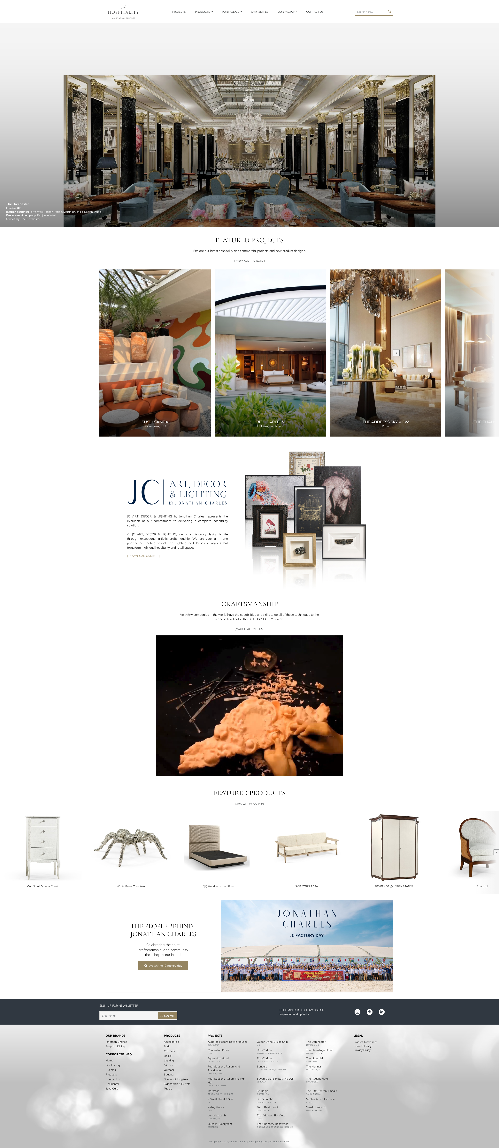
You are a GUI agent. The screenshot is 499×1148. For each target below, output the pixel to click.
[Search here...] (389, 11)
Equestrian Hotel (218, 1058)
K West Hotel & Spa (220, 1099)
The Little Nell (314, 1058)
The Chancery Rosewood (272, 1124)
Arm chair (483, 886)
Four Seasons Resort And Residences (224, 1068)
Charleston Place (218, 1050)
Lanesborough (217, 1115)
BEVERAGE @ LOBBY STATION (394, 886)
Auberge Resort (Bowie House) (227, 1041)
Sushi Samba (265, 1099)
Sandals (262, 1066)
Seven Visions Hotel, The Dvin (275, 1078)
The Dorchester (316, 1041)
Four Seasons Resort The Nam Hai (227, 1080)
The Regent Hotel (317, 1078)
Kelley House (216, 1107)
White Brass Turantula (131, 886)
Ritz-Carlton (264, 1050)
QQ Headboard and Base (218, 886)
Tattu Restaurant (267, 1107)
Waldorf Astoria (316, 1107)
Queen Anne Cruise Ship (272, 1041)
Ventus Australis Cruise (320, 1099)
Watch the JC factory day (165, 965)
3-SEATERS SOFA (306, 886)
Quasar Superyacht (220, 1124)
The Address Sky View (271, 1115)
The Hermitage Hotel (319, 1050)
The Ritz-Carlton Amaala (321, 1091)
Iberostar (213, 1091)
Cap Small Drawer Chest (42, 886)
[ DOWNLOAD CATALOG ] (143, 555)
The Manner (313, 1066)
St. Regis (262, 1091)
